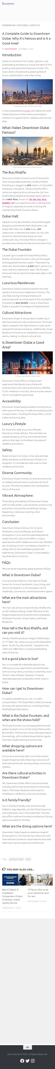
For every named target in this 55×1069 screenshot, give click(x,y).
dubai (28, 859)
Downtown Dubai (16, 859)
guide (27, 110)
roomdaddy (11, 49)
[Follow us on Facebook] (22, 1061)
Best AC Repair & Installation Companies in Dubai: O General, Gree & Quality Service (12, 896)
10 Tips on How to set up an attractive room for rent (38, 893)
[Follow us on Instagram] (33, 1061)
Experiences (9, 25)
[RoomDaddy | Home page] (10, 3)
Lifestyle (34, 25)
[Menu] (51, 3)
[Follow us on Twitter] (28, 1061)
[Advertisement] (28, 11)
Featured (22, 25)
